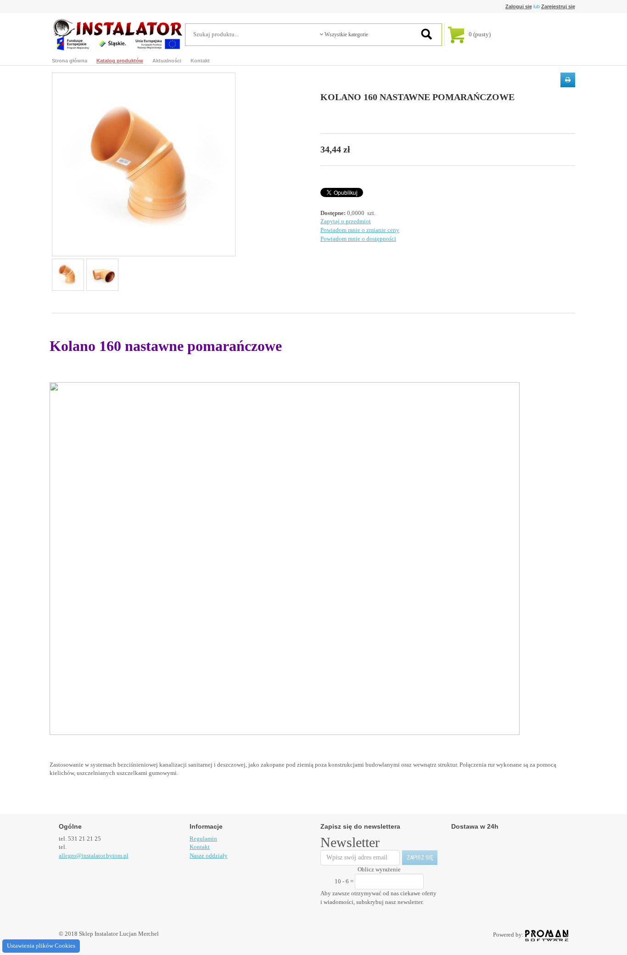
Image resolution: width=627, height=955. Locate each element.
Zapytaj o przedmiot (345, 221)
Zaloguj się (518, 6)
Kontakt (200, 60)
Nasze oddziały (209, 855)
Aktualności (166, 60)
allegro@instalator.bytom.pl (94, 855)
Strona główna (69, 60)
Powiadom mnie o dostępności (358, 238)
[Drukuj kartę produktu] (567, 80)
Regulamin (203, 838)
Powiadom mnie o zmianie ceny (359, 229)
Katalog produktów (119, 60)
